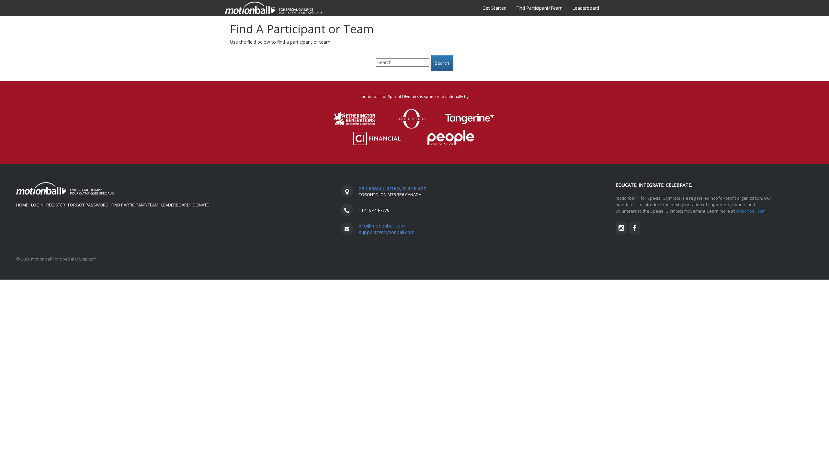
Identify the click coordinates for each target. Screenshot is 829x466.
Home (22, 205)
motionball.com (751, 211)
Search (442, 63)
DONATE (201, 205)
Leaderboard (585, 8)
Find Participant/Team (539, 8)
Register (55, 205)
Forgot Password (88, 205)
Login (37, 205)
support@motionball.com (386, 232)
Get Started (494, 8)
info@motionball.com (382, 225)
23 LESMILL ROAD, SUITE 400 (392, 188)
